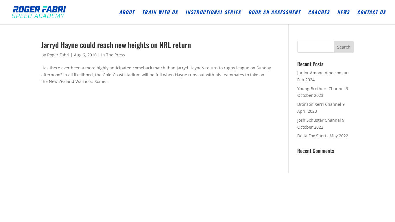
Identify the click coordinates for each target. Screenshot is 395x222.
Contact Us (371, 13)
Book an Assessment (274, 13)
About (126, 13)
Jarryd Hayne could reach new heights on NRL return (116, 44)
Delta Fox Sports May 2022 (322, 135)
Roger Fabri (58, 55)
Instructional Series (213, 13)
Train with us (160, 13)
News (343, 13)
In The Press (113, 55)
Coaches (319, 13)
